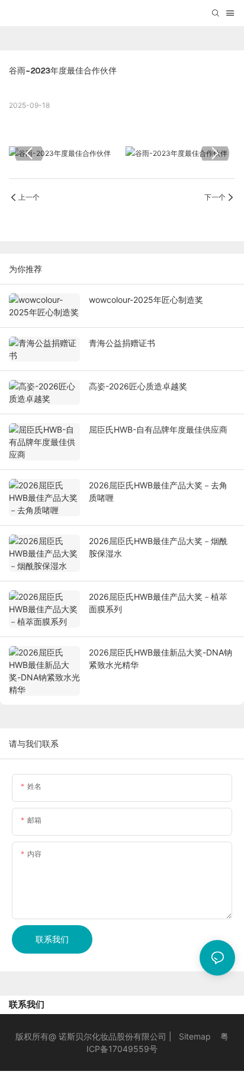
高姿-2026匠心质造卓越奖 (138, 386)
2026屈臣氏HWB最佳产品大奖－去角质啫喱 (158, 491)
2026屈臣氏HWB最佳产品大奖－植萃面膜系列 (158, 602)
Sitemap (195, 1036)
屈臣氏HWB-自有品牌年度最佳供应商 (158, 429)
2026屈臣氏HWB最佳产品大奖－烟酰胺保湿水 (158, 547)
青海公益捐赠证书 (122, 343)
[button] (29, 153)
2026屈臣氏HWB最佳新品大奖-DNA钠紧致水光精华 (160, 658)
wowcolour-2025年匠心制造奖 (146, 300)
